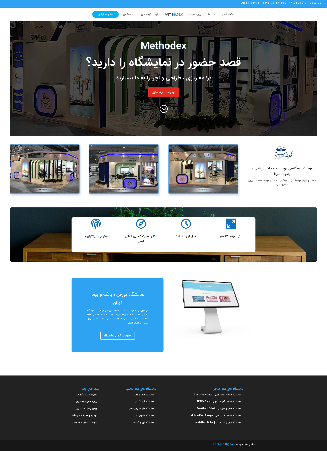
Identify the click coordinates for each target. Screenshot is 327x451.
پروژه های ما (194, 15)
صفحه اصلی (227, 15)
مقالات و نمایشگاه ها (87, 395)
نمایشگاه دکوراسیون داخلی (141, 408)
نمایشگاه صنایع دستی (143, 415)
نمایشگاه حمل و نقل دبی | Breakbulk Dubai (219, 408)
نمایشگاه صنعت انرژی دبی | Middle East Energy (216, 415)
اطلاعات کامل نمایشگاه (117, 335)
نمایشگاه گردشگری (144, 401)
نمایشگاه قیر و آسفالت (143, 422)
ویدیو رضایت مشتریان (86, 408)
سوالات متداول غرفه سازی (84, 422)
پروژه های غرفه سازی (86, 401)
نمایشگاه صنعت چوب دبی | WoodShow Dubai (217, 395)
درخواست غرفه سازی (163, 92)
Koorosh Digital (223, 444)
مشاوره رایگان (105, 14)
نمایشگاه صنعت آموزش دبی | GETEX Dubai (219, 401)
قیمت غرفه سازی (149, 15)
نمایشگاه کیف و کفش (143, 395)
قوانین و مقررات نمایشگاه (84, 415)
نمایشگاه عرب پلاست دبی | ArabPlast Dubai (218, 422)
